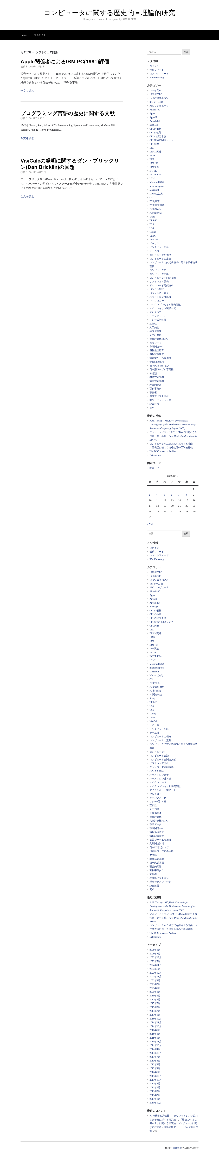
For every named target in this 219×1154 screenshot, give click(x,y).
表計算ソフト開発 (159, 396)
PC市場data (155, 208)
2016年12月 (156, 1018)
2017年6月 (155, 999)
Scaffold (177, 1147)
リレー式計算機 (158, 319)
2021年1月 (155, 988)
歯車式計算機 (157, 381)
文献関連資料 (157, 361)
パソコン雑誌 (157, 289)
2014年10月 (156, 1045)
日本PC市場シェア (159, 365)
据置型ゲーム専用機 (160, 358)
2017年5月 (155, 1003)
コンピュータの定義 (160, 258)
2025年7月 (155, 961)
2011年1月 (155, 1098)
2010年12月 (156, 1102)
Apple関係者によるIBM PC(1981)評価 (65, 61)
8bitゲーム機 (156, 101)
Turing (153, 231)
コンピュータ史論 (159, 274)
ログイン (154, 66)
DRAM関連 (155, 151)
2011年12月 (156, 1076)
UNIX (153, 235)
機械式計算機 (157, 377)
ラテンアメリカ (158, 316)
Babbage (154, 124)
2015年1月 (155, 1037)
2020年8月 (155, 991)
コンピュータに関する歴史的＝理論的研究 (109, 12)
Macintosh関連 (157, 182)
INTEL (153, 170)
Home (24, 35)
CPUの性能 (155, 132)
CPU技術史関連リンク (161, 140)
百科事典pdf (156, 388)
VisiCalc (154, 239)
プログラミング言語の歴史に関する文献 (68, 113)
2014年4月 (155, 1049)
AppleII (153, 117)
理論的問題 (156, 384)
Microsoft (154, 189)
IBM (152, 159)
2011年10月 (156, 1079)
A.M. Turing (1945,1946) (173, 424)
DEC (152, 147)
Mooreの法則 (156, 193)
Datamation (155, 455)
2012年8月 (155, 1068)
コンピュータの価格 (160, 254)
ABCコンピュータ (159, 105)
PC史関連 (155, 201)
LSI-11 (153, 178)
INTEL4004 (156, 174)
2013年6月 (155, 1060)
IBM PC (154, 163)
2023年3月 (155, 980)
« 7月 (150, 524)
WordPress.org (157, 77)
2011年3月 (155, 1091)
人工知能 (154, 327)
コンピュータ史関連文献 (163, 277)
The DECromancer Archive (163, 451)
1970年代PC (156, 90)
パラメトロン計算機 (160, 296)
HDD (152, 155)
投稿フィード (157, 69)
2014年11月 (156, 1041)
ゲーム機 (154, 250)
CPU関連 (154, 143)
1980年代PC (156, 94)
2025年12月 (156, 957)
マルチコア (156, 312)
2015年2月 (155, 1033)
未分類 (153, 373)
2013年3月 (155, 1064)
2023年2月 (155, 984)
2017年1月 (155, 1014)
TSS (152, 224)
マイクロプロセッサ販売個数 (165, 304)
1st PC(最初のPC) (159, 98)
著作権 (153, 392)
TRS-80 (153, 220)
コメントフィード (159, 73)
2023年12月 (156, 972)
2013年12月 (156, 1052)
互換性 (153, 323)
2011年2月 (155, 1095)
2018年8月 (155, 995)
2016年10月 (156, 1026)
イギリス (154, 243)
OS (151, 197)
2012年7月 (155, 1072)
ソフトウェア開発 (159, 281)
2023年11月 (156, 976)
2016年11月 (156, 1022)
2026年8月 (155, 949)
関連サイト (40, 35)
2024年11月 (156, 965)
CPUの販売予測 (158, 136)
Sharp (152, 216)
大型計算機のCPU (159, 338)
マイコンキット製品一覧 (163, 308)
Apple (152, 113)
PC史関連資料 (157, 205)
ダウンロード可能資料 (161, 285)
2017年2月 (155, 1010)
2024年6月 (155, 968)
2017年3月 (155, 1007)
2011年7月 (155, 1083)
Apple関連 (155, 121)
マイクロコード (158, 300)
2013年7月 (155, 1056)
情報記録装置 (157, 354)
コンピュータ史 (158, 270)
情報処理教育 (157, 350)
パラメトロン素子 (159, 293)
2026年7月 (155, 953)
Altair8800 (155, 109)
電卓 (152, 407)
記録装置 (154, 403)
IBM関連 (154, 166)
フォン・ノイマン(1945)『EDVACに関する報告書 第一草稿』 (173, 436)
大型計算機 (156, 335)
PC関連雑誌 (156, 212)
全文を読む (27, 90)
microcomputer (157, 186)
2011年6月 (155, 1087)
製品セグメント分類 (160, 400)
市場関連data (156, 346)
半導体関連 (156, 331)
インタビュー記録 (159, 247)
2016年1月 (155, 1030)
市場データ (156, 342)
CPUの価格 (155, 128)
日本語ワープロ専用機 (161, 369)
